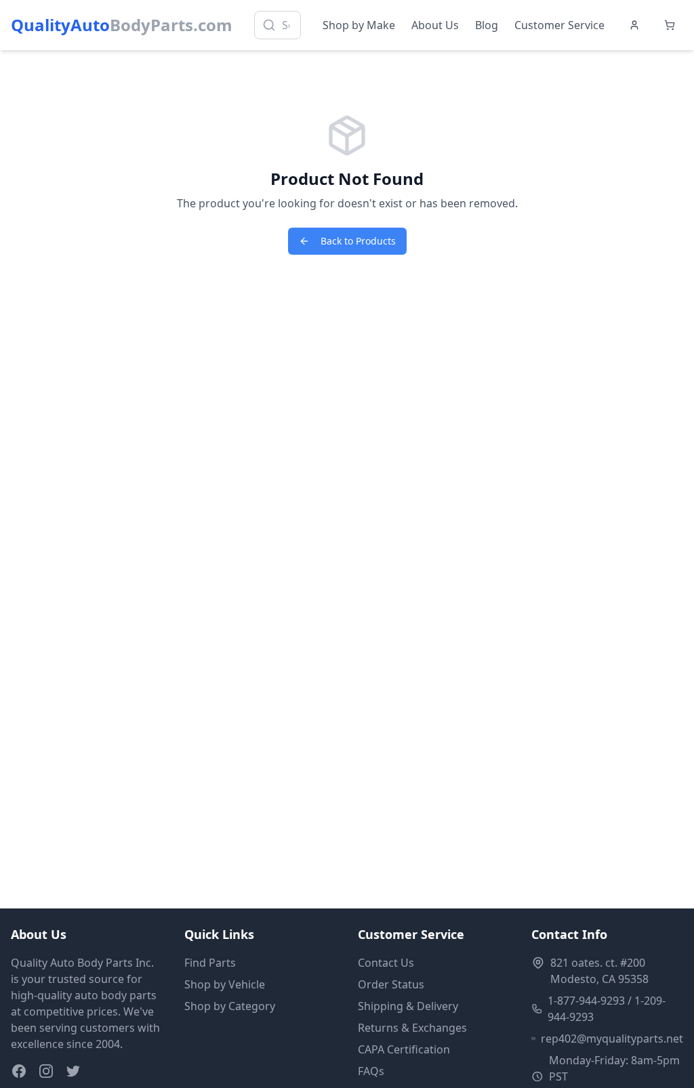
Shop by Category (229, 1006)
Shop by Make (359, 25)
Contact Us (386, 962)
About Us (435, 25)
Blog (486, 25)
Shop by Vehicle (224, 984)
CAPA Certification (404, 1049)
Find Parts (210, 962)
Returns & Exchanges (412, 1027)
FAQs (371, 1071)
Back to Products (358, 240)
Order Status (391, 984)
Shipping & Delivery (408, 1006)
